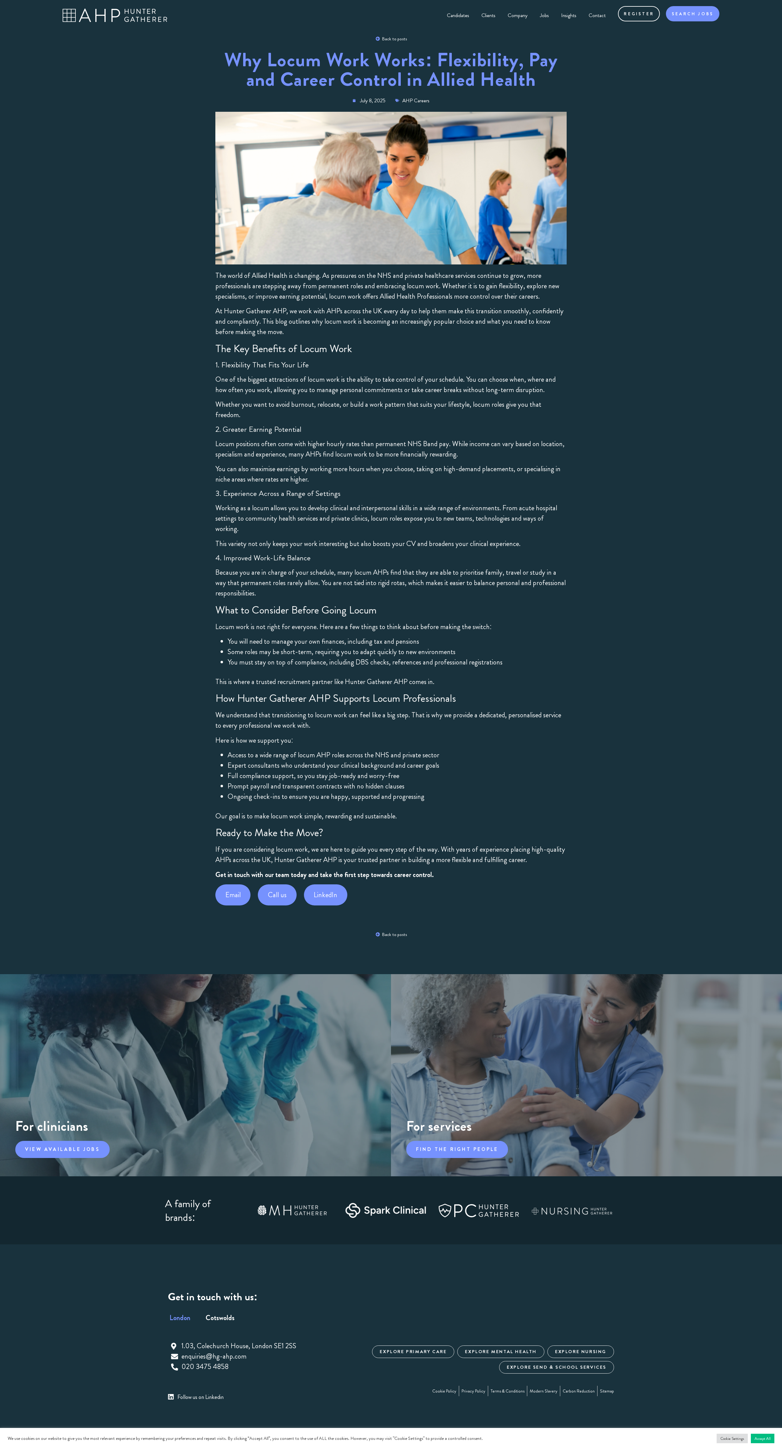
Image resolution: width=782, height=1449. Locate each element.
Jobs (544, 15)
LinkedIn (325, 895)
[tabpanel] (254, 1356)
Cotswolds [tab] (220, 1318)
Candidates (458, 15)
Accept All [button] (763, 1438)
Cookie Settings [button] (732, 1438)
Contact (597, 15)
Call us (277, 895)
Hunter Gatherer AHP (255, 311)
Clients (488, 15)
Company (518, 15)
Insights (568, 15)
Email (233, 895)
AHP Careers (415, 100)
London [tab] (180, 1318)
